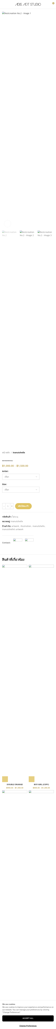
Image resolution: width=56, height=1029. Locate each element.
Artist (5, 471)
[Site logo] (28, 4)
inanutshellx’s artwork (12, 529)
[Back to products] (48, 452)
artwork (15, 526)
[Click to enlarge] (7, 223)
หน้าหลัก (6, 452)
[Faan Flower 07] (14, 899)
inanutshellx (19, 452)
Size (4, 484)
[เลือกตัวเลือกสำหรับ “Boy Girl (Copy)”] (31, 779)
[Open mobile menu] (3, 4)
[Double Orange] (14, 673)
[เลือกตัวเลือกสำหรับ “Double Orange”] (5, 779)
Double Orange (15, 784)
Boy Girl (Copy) (41, 784)
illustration (26, 526)
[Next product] (52, 452)
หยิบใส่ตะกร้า (23, 506)
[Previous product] (45, 452)
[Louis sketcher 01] (41, 899)
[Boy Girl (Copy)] (41, 673)
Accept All (28, 1018)
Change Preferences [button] (28, 1026)
